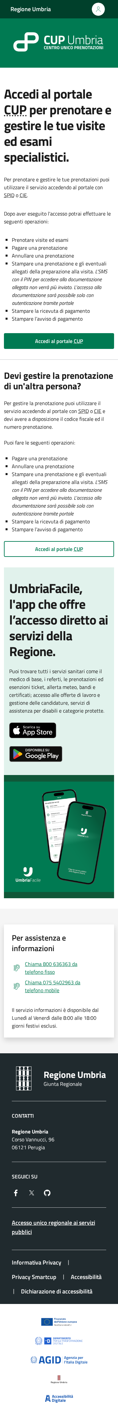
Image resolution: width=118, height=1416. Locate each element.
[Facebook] (16, 1192)
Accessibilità (86, 1276)
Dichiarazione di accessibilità (56, 1291)
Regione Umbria (30, 9)
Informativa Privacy (36, 1262)
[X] (31, 1192)
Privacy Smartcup (34, 1276)
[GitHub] (47, 1192)
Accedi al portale (59, 341)
